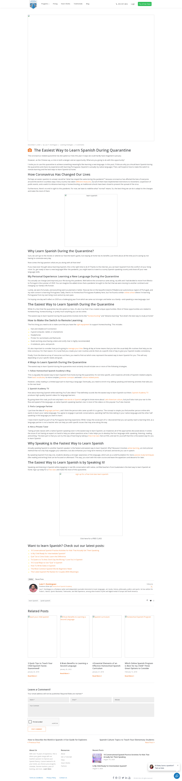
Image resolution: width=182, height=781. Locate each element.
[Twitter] (151, 586)
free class (52, 469)
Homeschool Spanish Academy (62, 586)
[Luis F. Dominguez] (33, 585)
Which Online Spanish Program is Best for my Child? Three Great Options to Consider (139, 666)
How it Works (65, 763)
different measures (83, 182)
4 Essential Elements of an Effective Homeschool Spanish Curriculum (106, 666)
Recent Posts (39, 579)
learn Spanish (33, 601)
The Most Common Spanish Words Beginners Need (51, 569)
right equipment (83, 324)
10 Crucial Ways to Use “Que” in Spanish (46, 562)
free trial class (94, 436)
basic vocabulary (38, 377)
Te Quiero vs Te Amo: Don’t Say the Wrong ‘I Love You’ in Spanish (56, 559)
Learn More (47, 769)
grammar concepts (66, 377)
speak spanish (45, 601)
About (63, 754)
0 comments (80, 145)
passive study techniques (144, 455)
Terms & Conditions (36, 778)
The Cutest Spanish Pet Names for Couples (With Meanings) (54, 572)
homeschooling (94, 316)
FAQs (63, 760)
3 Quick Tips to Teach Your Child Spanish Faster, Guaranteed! (40, 666)
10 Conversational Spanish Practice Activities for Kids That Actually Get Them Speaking (65, 550)
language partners (52, 410)
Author (31, 579)
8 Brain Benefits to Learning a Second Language (74, 664)
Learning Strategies (66, 145)
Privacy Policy (51, 778)
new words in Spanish (72, 399)
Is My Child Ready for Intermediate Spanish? (48, 553)
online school (129, 292)
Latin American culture (113, 399)
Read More (32, 676)
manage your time (75, 348)
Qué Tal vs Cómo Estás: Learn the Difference (48, 556)
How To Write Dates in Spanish (43, 566)
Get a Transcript (66, 757)
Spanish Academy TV (140, 393)
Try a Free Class (145, 4)
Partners (64, 766)
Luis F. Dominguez (51, 145)
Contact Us (63, 778)
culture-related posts (90, 377)
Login (133, 4)
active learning (133, 448)
